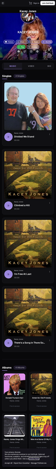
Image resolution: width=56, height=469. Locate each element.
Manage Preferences (38, 463)
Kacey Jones (18, 133)
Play (22, 47)
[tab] (13, 66)
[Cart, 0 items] (30, 3)
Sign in (36, 3)
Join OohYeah (47, 3)
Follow (10, 42)
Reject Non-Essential (21, 463)
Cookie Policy (34, 459)
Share (22, 42)
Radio (36, 42)
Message (34, 47)
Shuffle (48, 42)
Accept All (8, 463)
